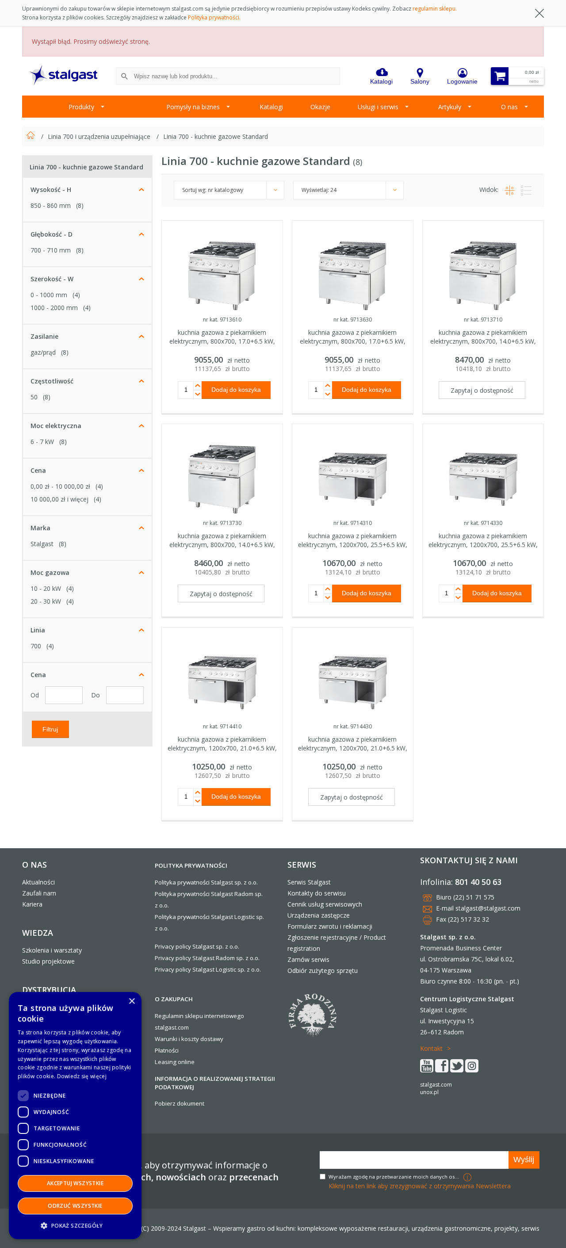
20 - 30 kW (46, 601)
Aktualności (38, 882)
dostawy (211, 1039)
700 (36, 646)
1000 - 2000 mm (54, 307)
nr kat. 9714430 (352, 726)
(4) (76, 295)
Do (96, 695)
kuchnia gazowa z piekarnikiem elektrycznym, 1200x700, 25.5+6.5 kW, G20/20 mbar (352, 545)
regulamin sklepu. (435, 8)
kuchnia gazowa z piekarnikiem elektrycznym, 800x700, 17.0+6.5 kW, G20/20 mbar (222, 341)
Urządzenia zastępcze (318, 915)
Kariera (32, 904)
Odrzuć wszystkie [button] (75, 1206)
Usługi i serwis (378, 107)
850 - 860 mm (51, 205)
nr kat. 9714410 (222, 726)
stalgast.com (436, 1084)
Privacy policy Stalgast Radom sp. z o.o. (207, 958)
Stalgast (42, 544)
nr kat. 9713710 (483, 319)
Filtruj (50, 728)
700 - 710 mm (51, 250)
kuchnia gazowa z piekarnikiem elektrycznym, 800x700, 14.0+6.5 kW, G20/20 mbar (483, 341)
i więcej (59, 499)
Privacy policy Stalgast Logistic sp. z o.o (207, 969)
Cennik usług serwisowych (324, 904)
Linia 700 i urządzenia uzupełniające (100, 136)
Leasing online (175, 1062)
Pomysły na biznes (193, 107)
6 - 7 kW (42, 441)
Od (36, 695)
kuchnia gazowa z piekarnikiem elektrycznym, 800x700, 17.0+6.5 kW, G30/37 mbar (352, 341)
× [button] (131, 1001)
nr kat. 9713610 (222, 319)
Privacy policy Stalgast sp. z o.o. (197, 946)
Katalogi (271, 107)
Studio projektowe (48, 961)
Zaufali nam (39, 893)
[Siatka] (508, 189)
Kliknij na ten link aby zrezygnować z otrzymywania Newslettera (420, 1186)
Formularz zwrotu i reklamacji (329, 926)
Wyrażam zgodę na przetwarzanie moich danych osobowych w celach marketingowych (395, 1176)
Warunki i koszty (177, 1039)
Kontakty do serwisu (316, 893)
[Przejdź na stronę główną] (31, 136)
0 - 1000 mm (49, 295)
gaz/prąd (43, 352)
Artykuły (449, 107)
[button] (75, 1225)
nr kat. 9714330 (483, 523)
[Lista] (524, 189)
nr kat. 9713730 (222, 523)
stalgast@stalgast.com (487, 908)
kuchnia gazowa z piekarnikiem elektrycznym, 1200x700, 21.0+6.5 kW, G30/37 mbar (352, 748)
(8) (80, 205)
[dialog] (75, 1115)
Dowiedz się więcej (82, 1076)
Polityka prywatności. (214, 17)
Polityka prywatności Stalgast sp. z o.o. (206, 882)
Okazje (320, 107)
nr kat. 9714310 (352, 523)
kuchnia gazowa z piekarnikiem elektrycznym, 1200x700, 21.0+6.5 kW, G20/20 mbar (222, 748)
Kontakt (431, 1048)
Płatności (167, 1050)
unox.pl (429, 1092)
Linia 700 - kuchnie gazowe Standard (215, 136)
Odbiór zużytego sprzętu (322, 970)
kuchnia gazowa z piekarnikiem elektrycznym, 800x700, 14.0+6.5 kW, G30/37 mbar (222, 545)
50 (34, 397)
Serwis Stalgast (309, 882)
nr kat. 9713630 (352, 319)
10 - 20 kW (46, 588)
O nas (509, 107)
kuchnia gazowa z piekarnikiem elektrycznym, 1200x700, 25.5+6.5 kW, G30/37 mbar (483, 545)
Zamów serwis (308, 959)
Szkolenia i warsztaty (52, 950)
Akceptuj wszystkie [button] (75, 1183)
